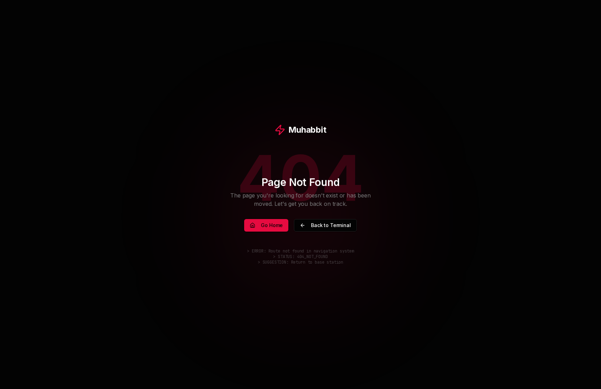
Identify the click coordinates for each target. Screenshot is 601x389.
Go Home (272, 225)
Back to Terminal (331, 225)
